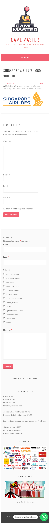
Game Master (25, 39)
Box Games (10, 282)
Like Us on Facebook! (25, 378)
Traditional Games (13, 278)
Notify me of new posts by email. (19, 208)
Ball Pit (8, 306)
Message (7, 330)
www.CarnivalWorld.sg (25, 502)
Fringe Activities (12, 314)
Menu (26, 57)
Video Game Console (14, 298)
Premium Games (12, 286)
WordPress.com (28, 519)
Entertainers (10, 318)
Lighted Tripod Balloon (14, 310)
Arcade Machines (12, 274)
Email (6, 186)
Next (41, 83)
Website (6, 197)
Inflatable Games (12, 290)
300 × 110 (30, 86)
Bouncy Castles (12, 302)
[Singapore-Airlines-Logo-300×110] (23, 105)
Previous (10, 83)
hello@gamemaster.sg (13, 406)
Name (6, 174)
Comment (7, 143)
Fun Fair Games (12, 294)
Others (8, 322)
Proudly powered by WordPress (21, 516)
